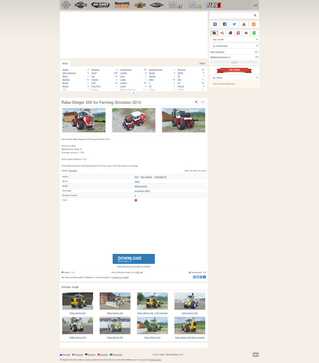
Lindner (123, 82)
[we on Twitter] (234, 24)
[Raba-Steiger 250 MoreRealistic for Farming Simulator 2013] (77, 301)
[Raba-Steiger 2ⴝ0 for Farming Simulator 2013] (152, 325)
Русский (66, 354)
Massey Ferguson (128, 89)
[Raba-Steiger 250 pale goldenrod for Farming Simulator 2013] (190, 301)
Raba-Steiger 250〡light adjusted (152, 313)
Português (117, 354)
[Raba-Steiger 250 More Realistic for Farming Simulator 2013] (190, 325)
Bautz (65, 76)
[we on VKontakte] (215, 24)
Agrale (65, 69)
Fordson (95, 89)
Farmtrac (95, 69)
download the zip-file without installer (134, 266)
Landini (123, 72)
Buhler (65, 82)
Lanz (122, 76)
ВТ (179, 76)
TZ (150, 86)
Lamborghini (126, 69)
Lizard (123, 86)
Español (104, 354)
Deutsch (91, 354)
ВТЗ (179, 79)
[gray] (136, 200)
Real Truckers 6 (217, 51)
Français (79, 354)
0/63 (138, 272)
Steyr (151, 79)
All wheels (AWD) (142, 191)
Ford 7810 (96, 86)
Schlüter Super (155, 69)
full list (234, 62)
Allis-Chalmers (69, 72)
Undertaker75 (160, 177)
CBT (64, 89)
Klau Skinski (146, 177)
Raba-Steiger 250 (78, 313)
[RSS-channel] (253, 24)
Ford (93, 82)
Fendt (94, 72)
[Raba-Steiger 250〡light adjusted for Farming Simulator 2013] (152, 301)
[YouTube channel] (244, 24)
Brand (65, 63)
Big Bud (66, 79)
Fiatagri (94, 79)
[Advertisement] (134, 35)
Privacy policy (155, 359)
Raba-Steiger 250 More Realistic (190, 337)
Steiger (152, 76)
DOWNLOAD (129, 258)
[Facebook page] (224, 24)
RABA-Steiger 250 (77, 337)
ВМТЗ (180, 72)
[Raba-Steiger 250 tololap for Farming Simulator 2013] (115, 301)
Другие (181, 86)
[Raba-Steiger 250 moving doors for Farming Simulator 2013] (115, 325)
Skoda (152, 72)
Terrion (152, 89)
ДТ (179, 82)
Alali (137, 177)
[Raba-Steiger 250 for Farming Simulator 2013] (83, 120)
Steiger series (141, 186)
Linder (123, 79)
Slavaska (72, 170)
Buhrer (65, 86)
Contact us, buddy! (120, 277)
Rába (137, 181)
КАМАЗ (181, 89)
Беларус (182, 69)
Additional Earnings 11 (220, 56)
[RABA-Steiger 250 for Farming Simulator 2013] (77, 325)
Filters (202, 63)
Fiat (93, 76)
